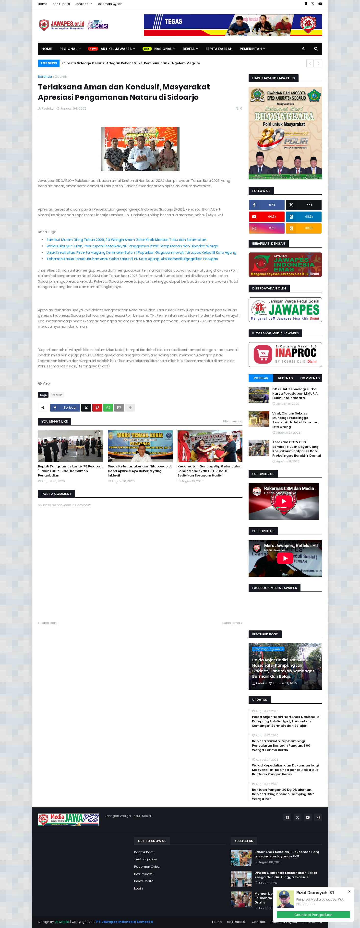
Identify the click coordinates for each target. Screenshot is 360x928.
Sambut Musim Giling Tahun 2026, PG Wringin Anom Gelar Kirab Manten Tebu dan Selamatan (126, 239)
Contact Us (83, 4)
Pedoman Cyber (109, 4)
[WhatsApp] (108, 408)
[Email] (119, 408)
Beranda (45, 76)
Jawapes (62, 921)
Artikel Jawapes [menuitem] (116, 48)
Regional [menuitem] (68, 48)
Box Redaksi (143, 874)
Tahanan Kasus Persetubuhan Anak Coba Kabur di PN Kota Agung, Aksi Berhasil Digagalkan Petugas (132, 258)
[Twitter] (86, 408)
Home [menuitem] (47, 48)
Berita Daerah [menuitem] (218, 48)
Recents (285, 378)
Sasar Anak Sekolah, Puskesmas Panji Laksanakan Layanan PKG (286, 854)
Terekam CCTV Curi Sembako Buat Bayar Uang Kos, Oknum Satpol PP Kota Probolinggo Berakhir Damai (296, 449)
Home (42, 4)
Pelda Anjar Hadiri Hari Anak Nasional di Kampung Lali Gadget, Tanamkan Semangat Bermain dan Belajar (283, 668)
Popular (261, 378)
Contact (258, 921)
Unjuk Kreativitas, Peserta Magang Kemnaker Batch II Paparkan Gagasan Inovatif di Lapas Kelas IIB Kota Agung (141, 252)
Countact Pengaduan (313, 914)
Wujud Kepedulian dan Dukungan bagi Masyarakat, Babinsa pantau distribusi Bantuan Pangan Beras (285, 770)
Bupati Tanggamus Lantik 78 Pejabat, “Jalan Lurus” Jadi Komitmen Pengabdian (70, 470)
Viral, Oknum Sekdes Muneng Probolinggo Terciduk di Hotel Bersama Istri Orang (295, 420)
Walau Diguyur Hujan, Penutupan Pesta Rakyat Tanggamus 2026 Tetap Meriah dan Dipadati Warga (132, 246)
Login (138, 888)
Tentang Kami (145, 859)
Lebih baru (48, 622)
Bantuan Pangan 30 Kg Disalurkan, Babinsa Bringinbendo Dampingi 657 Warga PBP (283, 794)
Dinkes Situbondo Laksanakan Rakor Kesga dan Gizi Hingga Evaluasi (285, 875)
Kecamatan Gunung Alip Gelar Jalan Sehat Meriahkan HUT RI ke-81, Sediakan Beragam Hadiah (209, 470)
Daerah (61, 76)
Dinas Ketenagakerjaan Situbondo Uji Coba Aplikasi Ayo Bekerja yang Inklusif (140, 470)
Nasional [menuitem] (163, 48)
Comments (310, 378)
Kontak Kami (144, 852)
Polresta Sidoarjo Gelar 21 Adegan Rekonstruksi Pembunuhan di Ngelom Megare (130, 63)
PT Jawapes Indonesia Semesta (124, 921)
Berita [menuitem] (189, 48)
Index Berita (61, 4)
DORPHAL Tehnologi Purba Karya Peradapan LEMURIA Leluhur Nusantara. (295, 393)
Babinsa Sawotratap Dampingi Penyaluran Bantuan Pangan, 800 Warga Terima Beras (281, 745)
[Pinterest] (97, 408)
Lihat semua (232, 421)
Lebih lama (231, 622)
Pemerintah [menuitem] (251, 48)
